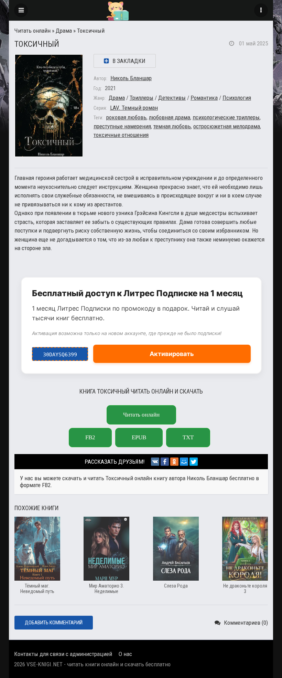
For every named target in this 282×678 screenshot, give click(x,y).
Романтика (204, 97)
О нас (125, 653)
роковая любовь (126, 117)
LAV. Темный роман (134, 107)
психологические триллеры (226, 117)
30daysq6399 (60, 352)
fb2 (90, 437)
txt (188, 437)
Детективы (172, 97)
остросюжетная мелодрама (226, 126)
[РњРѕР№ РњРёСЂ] (184, 462)
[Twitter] (193, 462)
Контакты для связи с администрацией (63, 653)
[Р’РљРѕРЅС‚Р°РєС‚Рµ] (155, 462)
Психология (237, 97)
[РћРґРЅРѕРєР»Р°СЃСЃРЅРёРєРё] (174, 462)
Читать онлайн (32, 30)
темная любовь (172, 126)
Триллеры (141, 97)
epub (139, 437)
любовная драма (169, 117)
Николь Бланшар (131, 78)
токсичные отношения (121, 134)
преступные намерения (122, 126)
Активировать (172, 353)
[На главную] (141, 10)
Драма (64, 30)
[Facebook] (165, 462)
